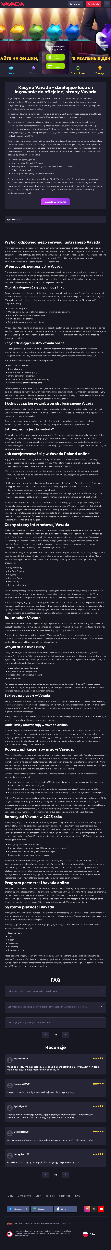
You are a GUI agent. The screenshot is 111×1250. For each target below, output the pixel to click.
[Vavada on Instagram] (87, 1209)
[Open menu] (107, 4)
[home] (12, 4)
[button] (108, 35)
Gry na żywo (24, 1195)
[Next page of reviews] (65, 1175)
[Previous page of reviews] (45, 1175)
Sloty (10, 1195)
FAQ (77, 1195)
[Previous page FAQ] (45, 1035)
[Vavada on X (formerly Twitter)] (94, 1209)
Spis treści (65, 1195)
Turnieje (50, 1195)
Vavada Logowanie (55, 201)
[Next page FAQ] (65, 1035)
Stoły (38, 1195)
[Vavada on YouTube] (101, 1209)
